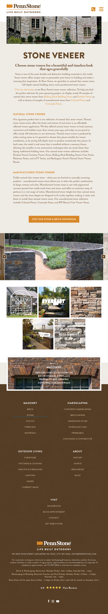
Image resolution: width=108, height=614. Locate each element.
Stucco (30, 421)
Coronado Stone (54, 104)
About (77, 451)
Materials (30, 433)
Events (78, 463)
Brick (30, 409)
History (77, 458)
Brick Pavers (77, 415)
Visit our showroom (24, 90)
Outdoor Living (30, 451)
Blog (78, 475)
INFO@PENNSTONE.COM (84, 554)
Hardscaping (78, 403)
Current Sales (30, 487)
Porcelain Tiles (78, 427)
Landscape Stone (78, 421)
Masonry (30, 403)
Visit (54, 500)
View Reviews (70, 588)
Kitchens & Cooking (30, 463)
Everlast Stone (84, 97)
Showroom (54, 506)
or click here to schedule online (73, 565)
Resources (78, 469)
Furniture (30, 458)
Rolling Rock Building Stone (58, 97)
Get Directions (54, 524)
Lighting (30, 475)
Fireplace (30, 427)
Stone (30, 415)
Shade (30, 481)
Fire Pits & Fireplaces (30, 469)
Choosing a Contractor (77, 439)
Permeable (78, 433)
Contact (54, 518)
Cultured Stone (78, 101)
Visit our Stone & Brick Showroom (54, 219)
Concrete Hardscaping (77, 409)
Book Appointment (54, 512)
